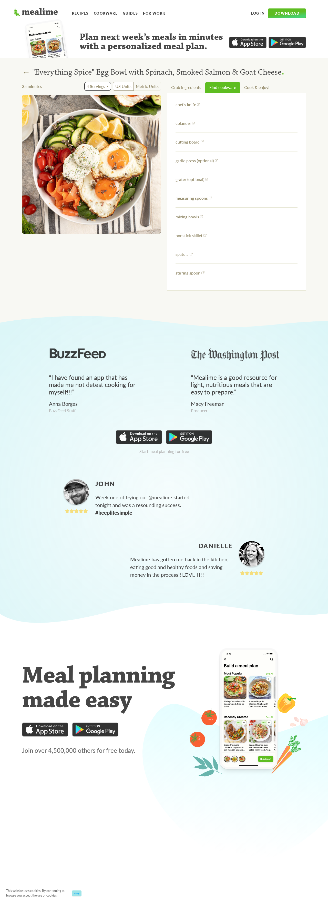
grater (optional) (190, 179)
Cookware (106, 13)
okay (76, 893)
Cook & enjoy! (256, 87)
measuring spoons (192, 198)
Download (287, 13)
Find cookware (222, 87)
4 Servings (96, 86)
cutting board (188, 142)
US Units (123, 86)
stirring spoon (188, 273)
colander (183, 123)
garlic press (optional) (195, 161)
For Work (154, 13)
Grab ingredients (186, 87)
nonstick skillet (189, 235)
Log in (258, 13)
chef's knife (186, 104)
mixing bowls (187, 217)
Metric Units (147, 86)
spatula (182, 254)
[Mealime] (36, 13)
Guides (130, 13)
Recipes (80, 13)
